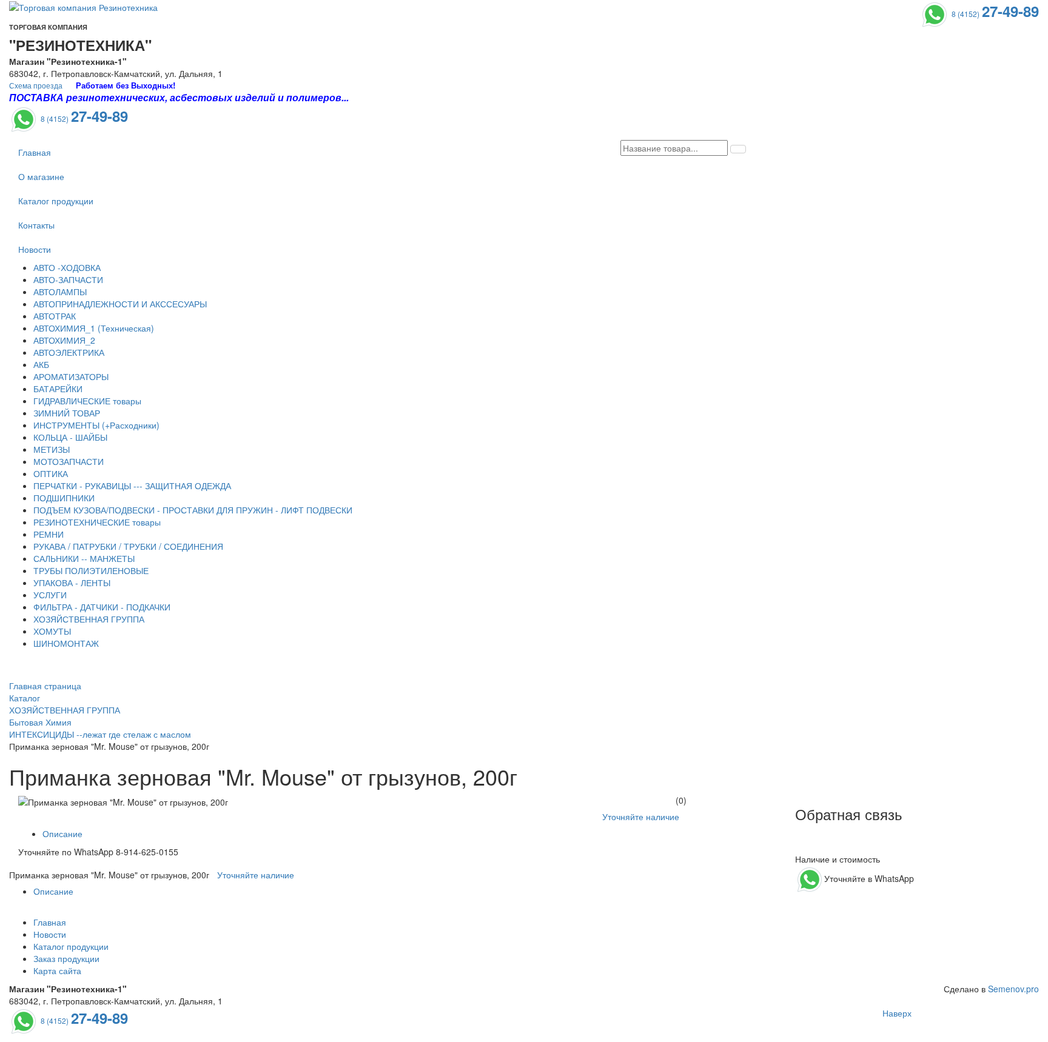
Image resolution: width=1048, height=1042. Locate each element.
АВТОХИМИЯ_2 (64, 340)
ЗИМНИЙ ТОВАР (66, 413)
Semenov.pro (1013, 989)
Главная (34, 152)
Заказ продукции (66, 958)
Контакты (36, 225)
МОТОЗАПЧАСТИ (68, 461)
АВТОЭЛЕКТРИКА (68, 352)
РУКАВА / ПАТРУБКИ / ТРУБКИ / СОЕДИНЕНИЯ (128, 546)
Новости (34, 249)
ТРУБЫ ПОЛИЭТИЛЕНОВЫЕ (91, 570)
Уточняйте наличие (640, 816)
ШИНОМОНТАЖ (66, 643)
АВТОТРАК (54, 316)
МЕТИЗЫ (51, 449)
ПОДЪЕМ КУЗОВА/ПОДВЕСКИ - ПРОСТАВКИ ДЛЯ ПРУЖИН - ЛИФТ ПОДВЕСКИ (192, 510)
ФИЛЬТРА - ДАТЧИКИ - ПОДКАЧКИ (101, 607)
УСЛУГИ (50, 595)
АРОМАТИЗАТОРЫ (71, 376)
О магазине (41, 176)
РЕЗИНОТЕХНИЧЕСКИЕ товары (97, 522)
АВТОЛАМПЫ (60, 292)
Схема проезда (35, 85)
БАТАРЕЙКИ (57, 388)
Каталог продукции (55, 201)
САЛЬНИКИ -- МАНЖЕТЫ (84, 558)
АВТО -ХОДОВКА (67, 267)
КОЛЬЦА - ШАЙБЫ (70, 437)
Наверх (897, 1013)
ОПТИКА (50, 473)
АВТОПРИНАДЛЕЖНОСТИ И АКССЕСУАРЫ (120, 304)
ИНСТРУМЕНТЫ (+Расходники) (96, 425)
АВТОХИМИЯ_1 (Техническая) (93, 328)
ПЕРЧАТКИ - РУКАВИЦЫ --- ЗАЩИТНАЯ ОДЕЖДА (132, 485)
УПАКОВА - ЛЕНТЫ (71, 582)
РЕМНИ (48, 534)
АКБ (41, 364)
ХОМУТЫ (52, 631)
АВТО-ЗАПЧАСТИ (68, 279)
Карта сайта (57, 970)
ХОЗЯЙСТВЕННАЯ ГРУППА (88, 619)
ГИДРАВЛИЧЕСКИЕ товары (87, 401)
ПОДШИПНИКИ (64, 498)
